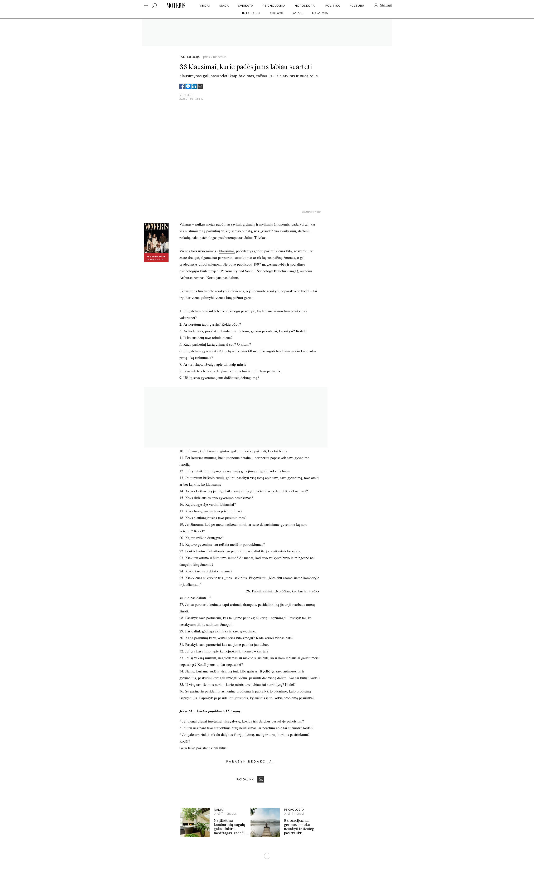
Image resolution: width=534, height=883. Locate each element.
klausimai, (227, 250)
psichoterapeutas (230, 237)
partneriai (225, 257)
